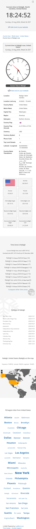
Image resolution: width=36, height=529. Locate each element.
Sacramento (11, 498)
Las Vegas (9, 453)
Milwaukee (22, 463)
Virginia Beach (9, 518)
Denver (17, 438)
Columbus (26, 433)
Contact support (17, 528)
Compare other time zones (18, 290)
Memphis (26, 458)
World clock (15, 36)
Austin (16, 418)
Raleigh (6, 493)
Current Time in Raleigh (18, 86)
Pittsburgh (22, 483)
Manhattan (17, 458)
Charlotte (11, 428)
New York (22, 473)
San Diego (23, 503)
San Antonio (11, 503)
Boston (8, 422)
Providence (16, 488)
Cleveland (17, 433)
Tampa (26, 513)
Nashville (24, 468)
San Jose (24, 508)
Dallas (7, 437)
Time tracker (7, 528)
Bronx (16, 423)
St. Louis (17, 513)
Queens (26, 488)
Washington (23, 517)
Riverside (25, 493)
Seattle (8, 512)
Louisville (7, 458)
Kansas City (22, 448)
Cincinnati (6, 433)
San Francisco (12, 508)
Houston (11, 442)
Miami (12, 462)
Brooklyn (25, 422)
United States (24, 36)
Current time (6, 36)
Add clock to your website (19, 27)
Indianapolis (22, 443)
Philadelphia (21, 478)
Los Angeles (22, 452)
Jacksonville (11, 448)
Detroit (26, 438)
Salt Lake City (23, 498)
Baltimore (25, 417)
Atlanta (8, 417)
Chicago (21, 427)
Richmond (15, 493)
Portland (7, 488)
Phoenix (11, 483)
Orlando (9, 478)
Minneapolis (12, 468)
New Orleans (8, 473)
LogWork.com (19, 526)
